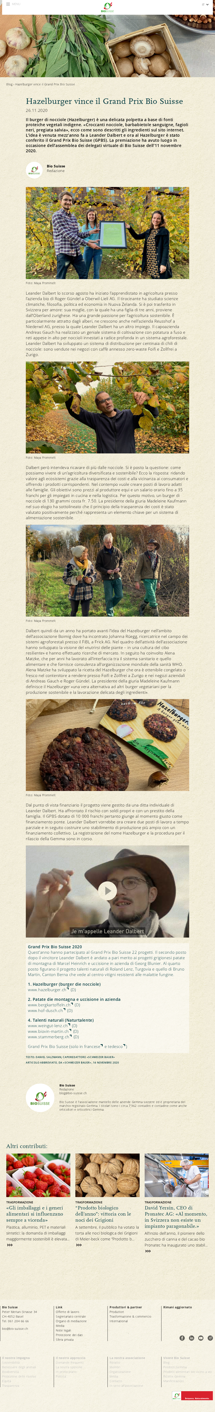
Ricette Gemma (174, 1376)
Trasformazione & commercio (130, 1316)
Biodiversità (10, 1372)
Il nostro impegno (16, 1358)
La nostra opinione (69, 1367)
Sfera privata (65, 1340)
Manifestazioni (173, 1381)
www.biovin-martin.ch (48, 1031)
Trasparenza (10, 1386)
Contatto (116, 1381)
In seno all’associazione (126, 1386)
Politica (61, 1376)
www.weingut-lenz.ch (48, 1025)
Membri (115, 1367)
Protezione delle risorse (19, 1376)
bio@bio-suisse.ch (15, 1329)
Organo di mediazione (71, 1321)
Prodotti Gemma (175, 1367)
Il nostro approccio (70, 1358)
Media (60, 1326)
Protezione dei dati (69, 1335)
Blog (9, 84)
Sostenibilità (11, 1362)
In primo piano (66, 1372)
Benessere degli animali (19, 1367)
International (119, 1321)
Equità (6, 1381)
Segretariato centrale (71, 1316)
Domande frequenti (70, 1362)
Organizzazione (120, 1372)
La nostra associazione (127, 1358)
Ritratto (115, 1362)
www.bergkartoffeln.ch (49, 1005)
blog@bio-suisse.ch (73, 1093)
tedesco (115, 1046)
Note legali (63, 1330)
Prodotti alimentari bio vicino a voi (187, 1372)
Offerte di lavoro (67, 1312)
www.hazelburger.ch (47, 989)
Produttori (117, 1312)
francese (92, 1046)
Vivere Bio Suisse (176, 1358)
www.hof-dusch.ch (45, 1010)
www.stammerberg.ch (48, 1037)
